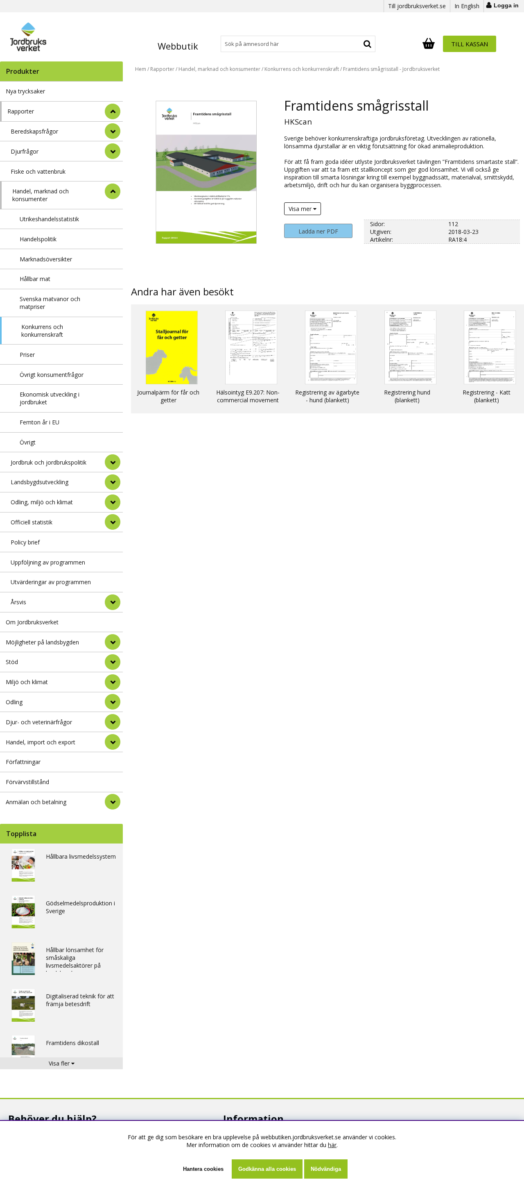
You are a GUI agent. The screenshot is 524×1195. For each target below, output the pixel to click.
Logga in (506, 5)
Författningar (23, 762)
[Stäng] (112, 111)
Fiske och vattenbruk (38, 171)
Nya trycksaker (25, 91)
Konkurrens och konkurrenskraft (42, 330)
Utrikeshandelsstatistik (49, 219)
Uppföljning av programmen (48, 562)
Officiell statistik (31, 522)
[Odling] (112, 702)
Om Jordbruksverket (32, 622)
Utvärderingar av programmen (51, 582)
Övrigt (28, 442)
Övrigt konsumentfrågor (52, 375)
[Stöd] (112, 662)
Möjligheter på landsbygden (42, 642)
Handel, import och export (40, 742)
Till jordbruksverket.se (417, 6)
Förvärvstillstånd (27, 782)
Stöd (12, 662)
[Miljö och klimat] (112, 682)
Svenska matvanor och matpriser (50, 303)
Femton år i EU (39, 422)
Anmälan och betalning (36, 802)
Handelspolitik (38, 239)
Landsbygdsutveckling (39, 482)
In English (466, 6)
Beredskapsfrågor (34, 131)
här (332, 1145)
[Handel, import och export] (112, 742)
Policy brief (25, 542)
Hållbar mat (35, 279)
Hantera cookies (203, 1169)
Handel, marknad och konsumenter (40, 195)
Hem (140, 69)
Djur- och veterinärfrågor (39, 722)
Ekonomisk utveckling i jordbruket (49, 398)
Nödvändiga (326, 1169)
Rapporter (20, 111)
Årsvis (18, 602)
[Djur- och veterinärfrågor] (112, 722)
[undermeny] (112, 131)
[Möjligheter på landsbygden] (112, 642)
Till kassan (469, 44)
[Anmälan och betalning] (112, 802)
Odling (14, 702)
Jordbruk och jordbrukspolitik (48, 462)
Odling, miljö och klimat (42, 502)
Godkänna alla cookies (267, 1169)
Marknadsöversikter (46, 259)
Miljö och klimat (27, 682)
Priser (27, 354)
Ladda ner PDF (318, 231)
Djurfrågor (24, 151)
